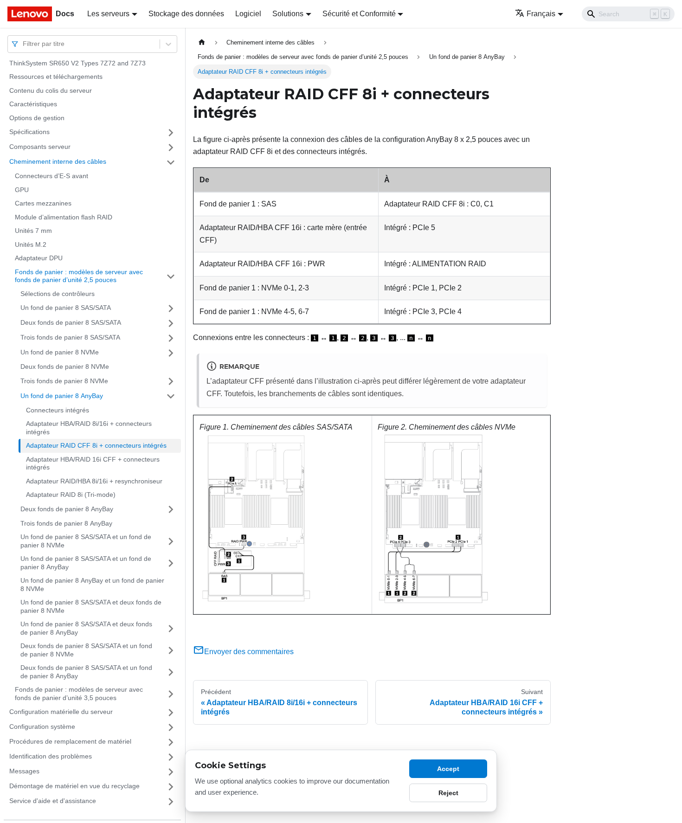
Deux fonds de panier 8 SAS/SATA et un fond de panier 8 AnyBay (86, 672)
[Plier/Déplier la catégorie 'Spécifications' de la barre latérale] (171, 132)
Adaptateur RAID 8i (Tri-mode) (71, 495)
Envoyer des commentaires (249, 652)
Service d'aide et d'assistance (52, 801)
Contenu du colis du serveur (50, 90)
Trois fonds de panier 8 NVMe (64, 381)
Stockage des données (186, 14)
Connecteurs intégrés (57, 410)
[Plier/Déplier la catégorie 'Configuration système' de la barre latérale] (171, 727)
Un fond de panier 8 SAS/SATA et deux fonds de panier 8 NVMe (90, 607)
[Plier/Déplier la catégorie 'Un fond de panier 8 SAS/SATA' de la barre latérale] (171, 308)
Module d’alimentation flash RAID (63, 217)
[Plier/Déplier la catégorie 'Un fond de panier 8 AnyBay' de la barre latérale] (171, 396)
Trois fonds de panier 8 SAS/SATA (70, 337)
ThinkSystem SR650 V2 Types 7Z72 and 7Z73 (77, 63)
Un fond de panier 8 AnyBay (61, 395)
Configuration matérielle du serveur (61, 712)
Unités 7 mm (33, 231)
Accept (448, 768)
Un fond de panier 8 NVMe (59, 352)
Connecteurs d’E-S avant (51, 176)
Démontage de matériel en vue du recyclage (74, 786)
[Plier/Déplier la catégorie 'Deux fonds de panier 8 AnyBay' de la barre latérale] (171, 509)
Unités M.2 (30, 244)
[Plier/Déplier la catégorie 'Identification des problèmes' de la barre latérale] (171, 757)
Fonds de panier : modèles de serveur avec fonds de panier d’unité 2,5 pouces (79, 276)
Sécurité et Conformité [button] (359, 14)
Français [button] (541, 14)
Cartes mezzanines (43, 203)
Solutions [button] (287, 14)
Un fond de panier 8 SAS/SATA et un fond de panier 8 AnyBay (85, 563)
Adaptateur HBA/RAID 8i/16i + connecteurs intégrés (89, 428)
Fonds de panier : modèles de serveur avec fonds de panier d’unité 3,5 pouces (79, 694)
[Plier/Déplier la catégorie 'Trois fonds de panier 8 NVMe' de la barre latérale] (171, 381)
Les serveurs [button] (108, 14)
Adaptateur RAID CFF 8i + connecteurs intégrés (96, 446)
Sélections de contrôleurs (57, 293)
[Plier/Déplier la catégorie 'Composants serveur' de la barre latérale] (171, 147)
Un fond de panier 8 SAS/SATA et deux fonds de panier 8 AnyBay (86, 629)
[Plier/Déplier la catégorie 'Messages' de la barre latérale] (171, 772)
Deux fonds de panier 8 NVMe (64, 367)
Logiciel (248, 14)
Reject (448, 793)
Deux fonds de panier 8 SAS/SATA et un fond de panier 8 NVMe (86, 650)
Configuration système (42, 727)
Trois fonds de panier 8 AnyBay (66, 523)
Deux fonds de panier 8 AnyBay (66, 509)
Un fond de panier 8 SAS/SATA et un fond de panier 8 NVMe (85, 541)
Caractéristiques (33, 104)
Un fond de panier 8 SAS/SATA (65, 308)
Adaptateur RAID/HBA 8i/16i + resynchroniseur (94, 481)
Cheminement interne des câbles (57, 162)
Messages (24, 771)
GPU (22, 189)
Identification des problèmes (50, 756)
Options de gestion (36, 118)
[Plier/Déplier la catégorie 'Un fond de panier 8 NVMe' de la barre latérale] (171, 353)
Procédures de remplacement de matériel (70, 742)
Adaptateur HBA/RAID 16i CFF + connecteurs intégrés (93, 463)
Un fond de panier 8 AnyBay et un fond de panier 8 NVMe (92, 585)
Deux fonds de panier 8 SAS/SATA (70, 323)
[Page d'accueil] (202, 42)
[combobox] (24, 44)
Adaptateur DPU (39, 258)
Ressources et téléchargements (56, 77)
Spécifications (29, 132)
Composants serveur (40, 147)
